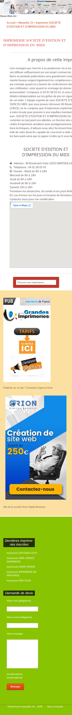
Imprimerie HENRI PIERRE (21, 566)
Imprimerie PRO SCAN (19, 580)
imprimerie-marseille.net (22, 706)
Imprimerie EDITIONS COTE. (22, 553)
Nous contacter (55, 706)
